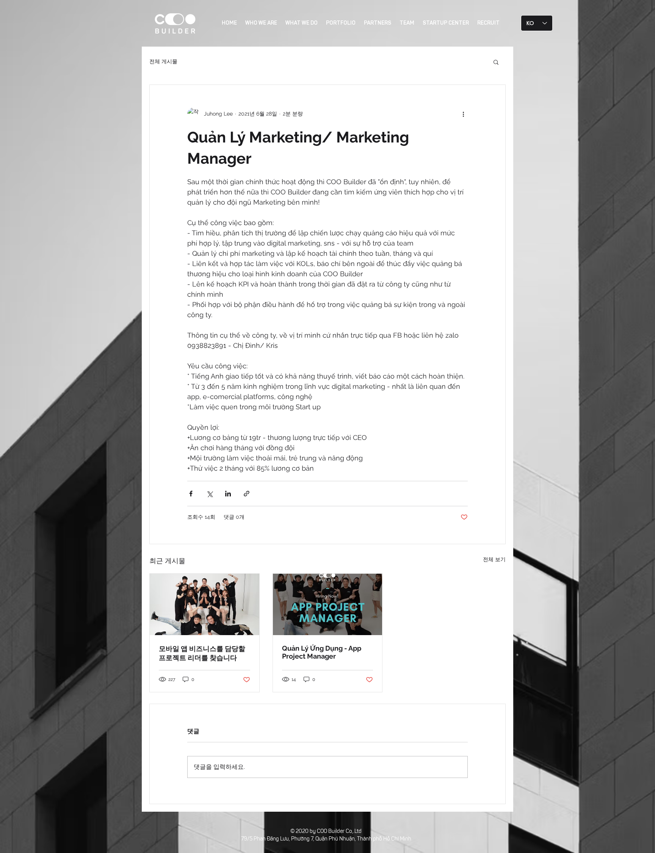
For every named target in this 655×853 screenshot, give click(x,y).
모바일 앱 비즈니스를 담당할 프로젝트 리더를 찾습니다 (202, 653)
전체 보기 (494, 559)
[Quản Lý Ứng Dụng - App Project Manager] (327, 604)
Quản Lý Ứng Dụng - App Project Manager (321, 652)
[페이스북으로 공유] (190, 493)
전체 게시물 (163, 61)
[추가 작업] (463, 113)
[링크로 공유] (246, 493)
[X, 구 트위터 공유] (209, 493)
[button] (496, 62)
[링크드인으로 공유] (228, 493)
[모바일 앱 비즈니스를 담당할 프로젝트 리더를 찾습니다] (204, 604)
